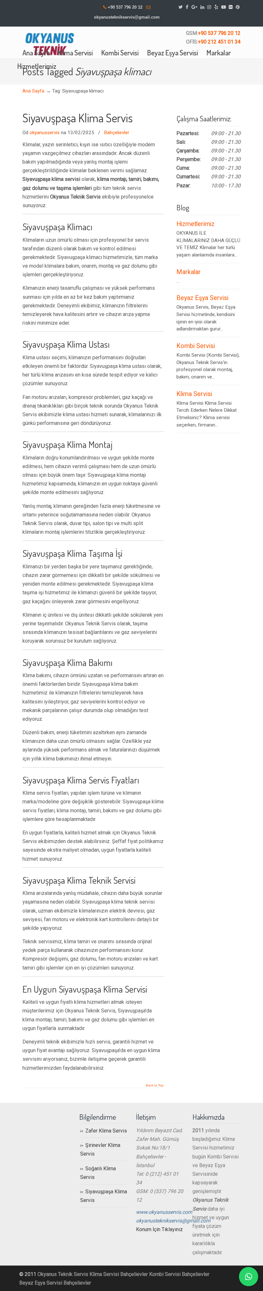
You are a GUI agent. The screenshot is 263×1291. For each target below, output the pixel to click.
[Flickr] (231, 7)
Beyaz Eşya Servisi (202, 298)
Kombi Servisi (195, 346)
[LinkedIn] (202, 7)
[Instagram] (209, 7)
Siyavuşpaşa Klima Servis (77, 117)
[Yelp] (216, 7)
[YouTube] (223, 7)
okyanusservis (45, 132)
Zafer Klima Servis (106, 1131)
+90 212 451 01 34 (219, 42)
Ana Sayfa (33, 91)
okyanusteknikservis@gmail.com (127, 17)
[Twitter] (181, 7)
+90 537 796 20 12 (125, 7)
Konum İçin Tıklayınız (159, 1229)
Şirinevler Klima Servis (100, 1149)
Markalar (188, 272)
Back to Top (155, 1085)
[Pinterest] (238, 7)
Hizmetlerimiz (195, 224)
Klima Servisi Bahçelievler (118, 1274)
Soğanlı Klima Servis (98, 1172)
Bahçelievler (116, 132)
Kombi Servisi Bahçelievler (179, 1274)
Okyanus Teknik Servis (63, 1274)
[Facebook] (187, 7)
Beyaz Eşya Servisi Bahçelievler (55, 1283)
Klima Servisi (194, 394)
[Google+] (194, 7)
